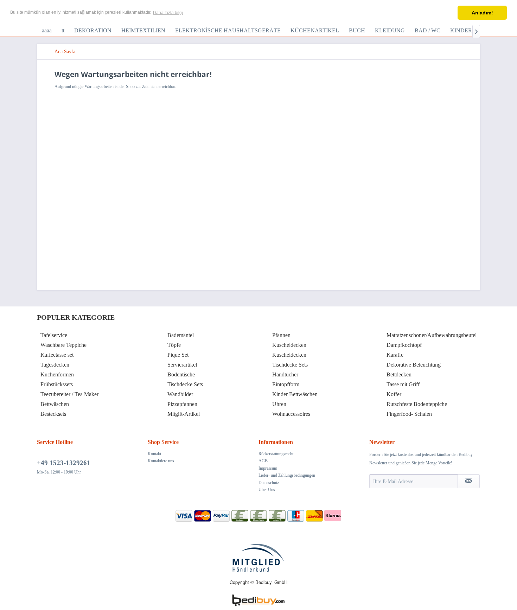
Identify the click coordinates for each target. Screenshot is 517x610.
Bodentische (181, 374)
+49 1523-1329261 (63, 462)
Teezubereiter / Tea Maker (69, 394)
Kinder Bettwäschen (295, 394)
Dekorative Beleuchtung (414, 365)
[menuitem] (47, 31)
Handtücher (285, 374)
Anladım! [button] (482, 12)
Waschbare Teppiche (63, 345)
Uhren (279, 404)
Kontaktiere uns (161, 460)
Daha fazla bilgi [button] (168, 12)
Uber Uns (266, 489)
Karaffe (395, 355)
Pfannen (281, 335)
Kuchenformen (57, 374)
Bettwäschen (54, 404)
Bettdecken (399, 374)
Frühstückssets (56, 384)
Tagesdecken (54, 365)
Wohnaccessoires (291, 414)
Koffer (394, 394)
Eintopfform (285, 384)
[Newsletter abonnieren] (469, 481)
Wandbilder (180, 394)
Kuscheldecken (289, 345)
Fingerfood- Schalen (409, 414)
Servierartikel (182, 365)
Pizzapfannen (182, 404)
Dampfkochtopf (404, 345)
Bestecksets (53, 414)
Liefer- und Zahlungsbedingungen (286, 475)
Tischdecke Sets (185, 384)
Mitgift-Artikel (183, 414)
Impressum (267, 468)
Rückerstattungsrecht (275, 453)
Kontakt (154, 453)
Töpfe (174, 345)
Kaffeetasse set (57, 355)
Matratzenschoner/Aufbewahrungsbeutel (432, 335)
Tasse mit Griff (403, 384)
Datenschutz (268, 482)
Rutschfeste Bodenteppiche (417, 404)
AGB (263, 460)
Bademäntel (180, 335)
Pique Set (178, 355)
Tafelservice (53, 335)
